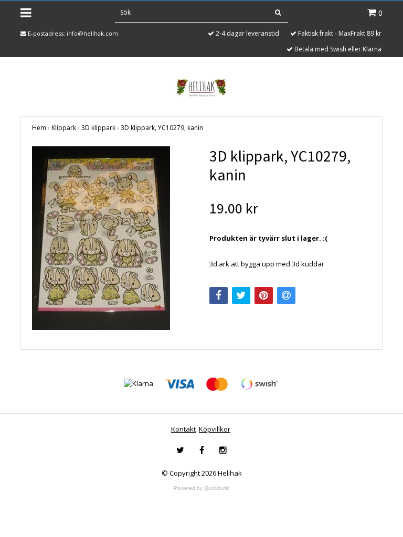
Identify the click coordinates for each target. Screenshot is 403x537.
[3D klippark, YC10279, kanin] (113, 238)
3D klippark (98, 127)
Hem (39, 127)
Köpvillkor (214, 429)
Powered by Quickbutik (201, 488)
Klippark (63, 127)
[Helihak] (201, 87)
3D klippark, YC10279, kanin (162, 127)
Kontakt (183, 429)
